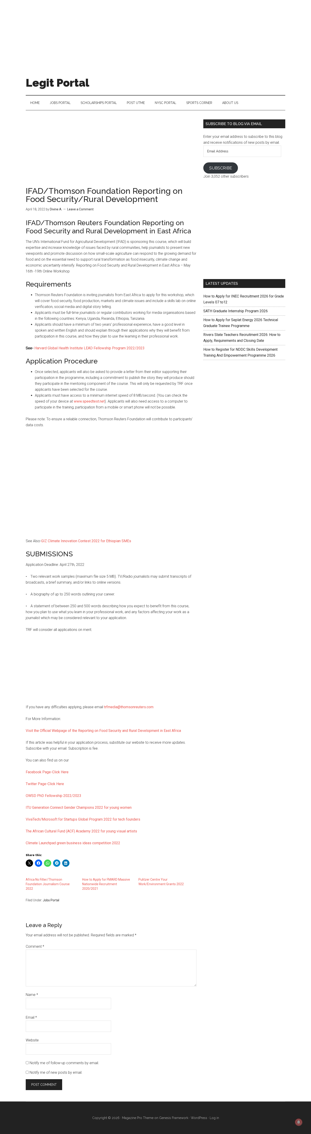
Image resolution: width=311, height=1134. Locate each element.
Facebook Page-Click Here (47, 772)
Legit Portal (57, 82)
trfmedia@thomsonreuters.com (128, 707)
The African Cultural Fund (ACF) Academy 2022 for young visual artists (81, 831)
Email (31, 1017)
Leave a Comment (80, 209)
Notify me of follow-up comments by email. (64, 1063)
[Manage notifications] (298, 1122)
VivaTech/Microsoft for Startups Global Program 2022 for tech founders (83, 819)
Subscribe (220, 168)
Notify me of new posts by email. (56, 1072)
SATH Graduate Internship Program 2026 (235, 311)
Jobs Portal (51, 900)
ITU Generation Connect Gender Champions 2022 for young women (79, 807)
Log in (214, 1118)
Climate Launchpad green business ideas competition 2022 (73, 843)
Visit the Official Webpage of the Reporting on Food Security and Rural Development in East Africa (103, 730)
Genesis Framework (173, 1118)
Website (32, 1040)
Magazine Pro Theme (137, 1118)
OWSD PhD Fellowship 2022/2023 (53, 796)
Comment (35, 946)
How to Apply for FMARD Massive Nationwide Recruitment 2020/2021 (106, 884)
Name (32, 995)
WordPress (199, 1118)
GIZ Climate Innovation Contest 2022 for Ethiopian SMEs (86, 541)
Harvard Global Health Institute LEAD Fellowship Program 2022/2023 (89, 348)
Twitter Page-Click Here (45, 784)
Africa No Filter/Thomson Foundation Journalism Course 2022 (48, 884)
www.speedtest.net (89, 401)
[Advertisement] (155, 32)
